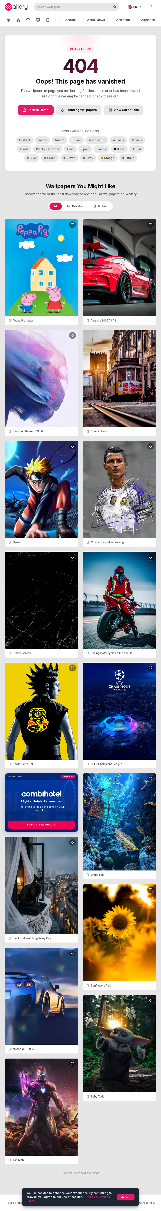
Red (138, 149)
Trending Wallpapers (81, 110)
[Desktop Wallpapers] (38, 20)
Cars (70, 149)
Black (120, 149)
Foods (24, 149)
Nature (59, 140)
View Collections (126, 110)
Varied (42, 140)
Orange (109, 157)
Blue (33, 157)
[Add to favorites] (72, 224)
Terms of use (14, 1202)
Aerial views (96, 20)
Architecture (97, 140)
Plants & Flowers (47, 149)
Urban (76, 140)
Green (51, 157)
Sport (85, 149)
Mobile (102, 206)
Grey (90, 157)
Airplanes (148, 20)
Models (137, 140)
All (56, 206)
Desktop (77, 206)
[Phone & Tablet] (47, 20)
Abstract (70, 20)
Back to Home (38, 110)
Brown (71, 157)
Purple (129, 157)
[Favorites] (28, 20)
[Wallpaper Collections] (18, 20)
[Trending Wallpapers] (8, 20)
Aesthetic (123, 20)
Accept (126, 1197)
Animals (118, 140)
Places (101, 149)
